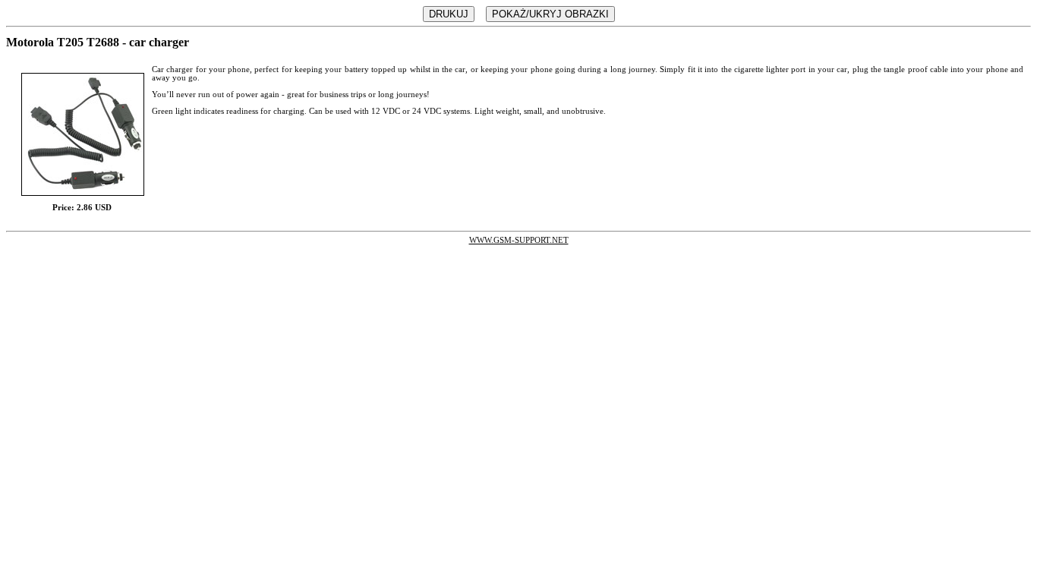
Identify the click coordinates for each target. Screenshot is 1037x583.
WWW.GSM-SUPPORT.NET (519, 240)
